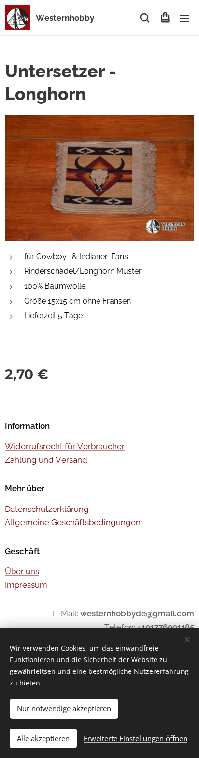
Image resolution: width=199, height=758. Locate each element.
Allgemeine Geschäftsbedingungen (73, 522)
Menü (184, 18)
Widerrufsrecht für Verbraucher (65, 446)
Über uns (22, 571)
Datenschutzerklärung (47, 509)
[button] (144, 18)
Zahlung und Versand (46, 460)
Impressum (26, 585)
